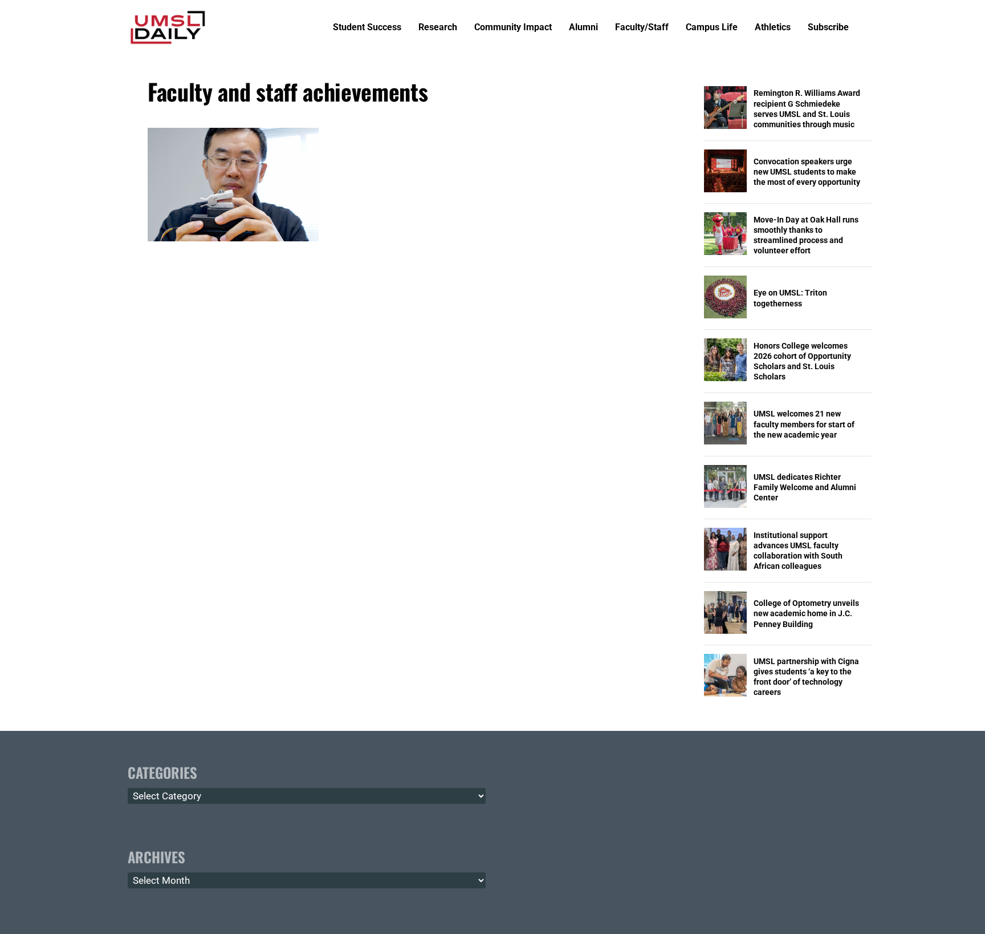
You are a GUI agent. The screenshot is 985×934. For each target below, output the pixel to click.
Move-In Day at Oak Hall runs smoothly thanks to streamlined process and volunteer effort (806, 235)
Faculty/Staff (642, 28)
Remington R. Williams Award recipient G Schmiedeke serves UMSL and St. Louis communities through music (807, 108)
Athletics (773, 28)
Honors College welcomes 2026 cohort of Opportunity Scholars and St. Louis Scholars (802, 361)
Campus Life (712, 28)
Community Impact (513, 28)
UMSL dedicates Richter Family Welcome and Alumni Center (805, 487)
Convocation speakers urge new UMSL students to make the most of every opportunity (807, 172)
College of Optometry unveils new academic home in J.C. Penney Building (806, 613)
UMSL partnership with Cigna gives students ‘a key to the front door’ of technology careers (806, 677)
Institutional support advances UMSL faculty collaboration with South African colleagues (798, 551)
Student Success (367, 28)
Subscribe (828, 28)
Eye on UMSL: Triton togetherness (790, 298)
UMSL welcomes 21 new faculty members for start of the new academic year (804, 424)
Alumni (583, 28)
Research (437, 28)
